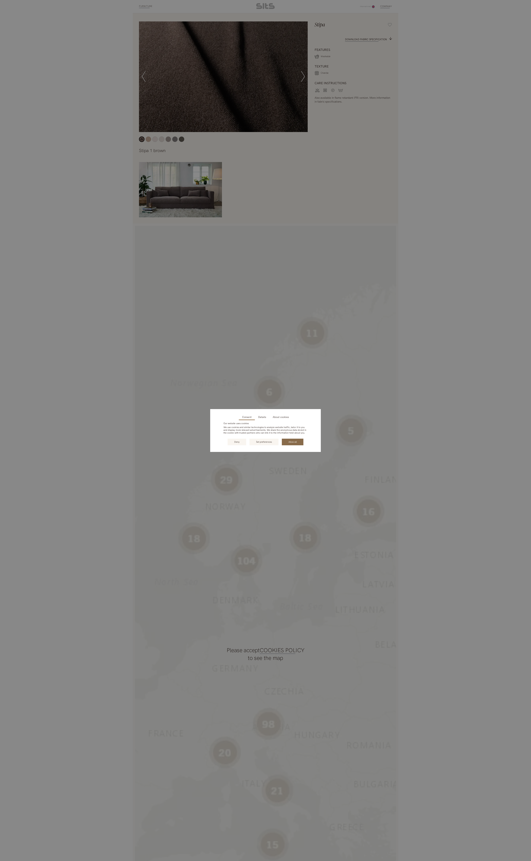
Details (262, 417)
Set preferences (264, 441)
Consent (246, 417)
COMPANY (386, 6)
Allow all (292, 441)
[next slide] (303, 77)
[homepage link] (265, 8)
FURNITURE (145, 6)
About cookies (281, 417)
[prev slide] (144, 77)
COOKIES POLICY (282, 650)
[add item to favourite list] (304, 25)
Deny (237, 441)
